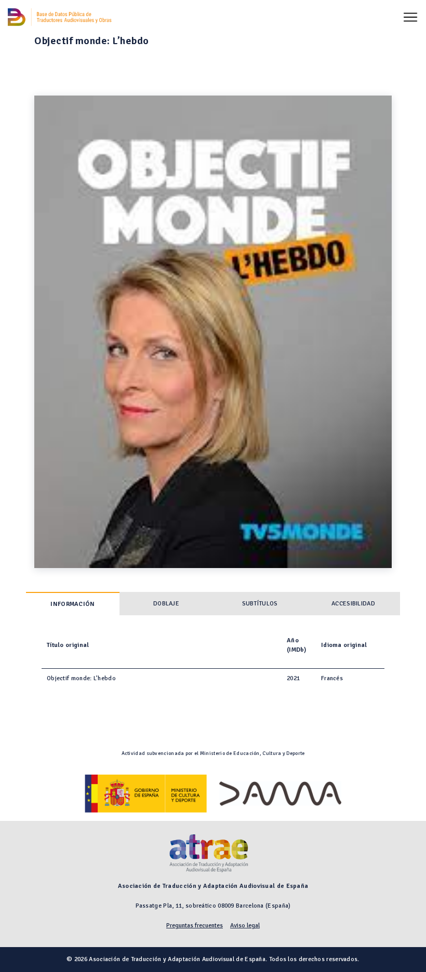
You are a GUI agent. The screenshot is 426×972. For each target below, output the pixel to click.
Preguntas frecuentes (194, 925)
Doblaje (166, 604)
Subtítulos (260, 604)
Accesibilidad (353, 604)
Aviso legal (245, 925)
